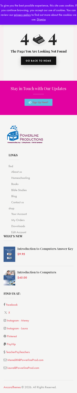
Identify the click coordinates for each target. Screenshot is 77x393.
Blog (14, 196)
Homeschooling (20, 178)
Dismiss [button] (41, 19)
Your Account (19, 214)
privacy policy (22, 15)
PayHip (11, 344)
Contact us (17, 202)
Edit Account (18, 232)
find (11, 166)
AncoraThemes (12, 387)
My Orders (18, 220)
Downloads (18, 226)
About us (16, 172)
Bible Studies (19, 190)
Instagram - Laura (17, 328)
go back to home (38, 60)
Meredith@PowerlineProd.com (25, 360)
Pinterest (12, 336)
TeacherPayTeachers (18, 352)
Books (14, 184)
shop (11, 208)
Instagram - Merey (18, 320)
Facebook (12, 305)
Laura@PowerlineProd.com (23, 368)
